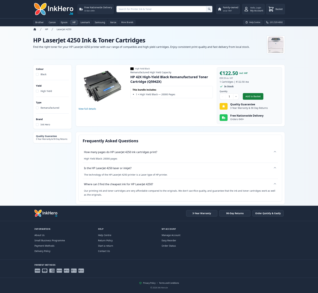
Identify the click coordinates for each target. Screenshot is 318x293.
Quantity (223, 91)
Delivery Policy (42, 251)
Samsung (100, 22)
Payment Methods (44, 245)
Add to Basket (254, 97)
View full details (87, 108)
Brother (39, 22)
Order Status (169, 245)
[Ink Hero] (54, 9)
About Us (39, 235)
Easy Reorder (169, 240)
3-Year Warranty (201, 213)
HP (74, 22)
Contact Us (104, 251)
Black (43, 74)
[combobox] (164, 9)
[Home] (34, 29)
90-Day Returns (235, 213)
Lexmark (85, 22)
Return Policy (105, 240)
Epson (64, 22)
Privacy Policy (149, 283)
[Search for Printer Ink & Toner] (209, 9)
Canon (52, 22)
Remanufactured (50, 107)
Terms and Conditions (169, 283)
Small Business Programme (49, 240)
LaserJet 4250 (64, 29)
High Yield (46, 91)
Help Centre (104, 235)
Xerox (113, 22)
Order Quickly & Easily (268, 213)
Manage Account (171, 235)
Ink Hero (45, 124)
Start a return (105, 245)
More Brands (127, 22)
